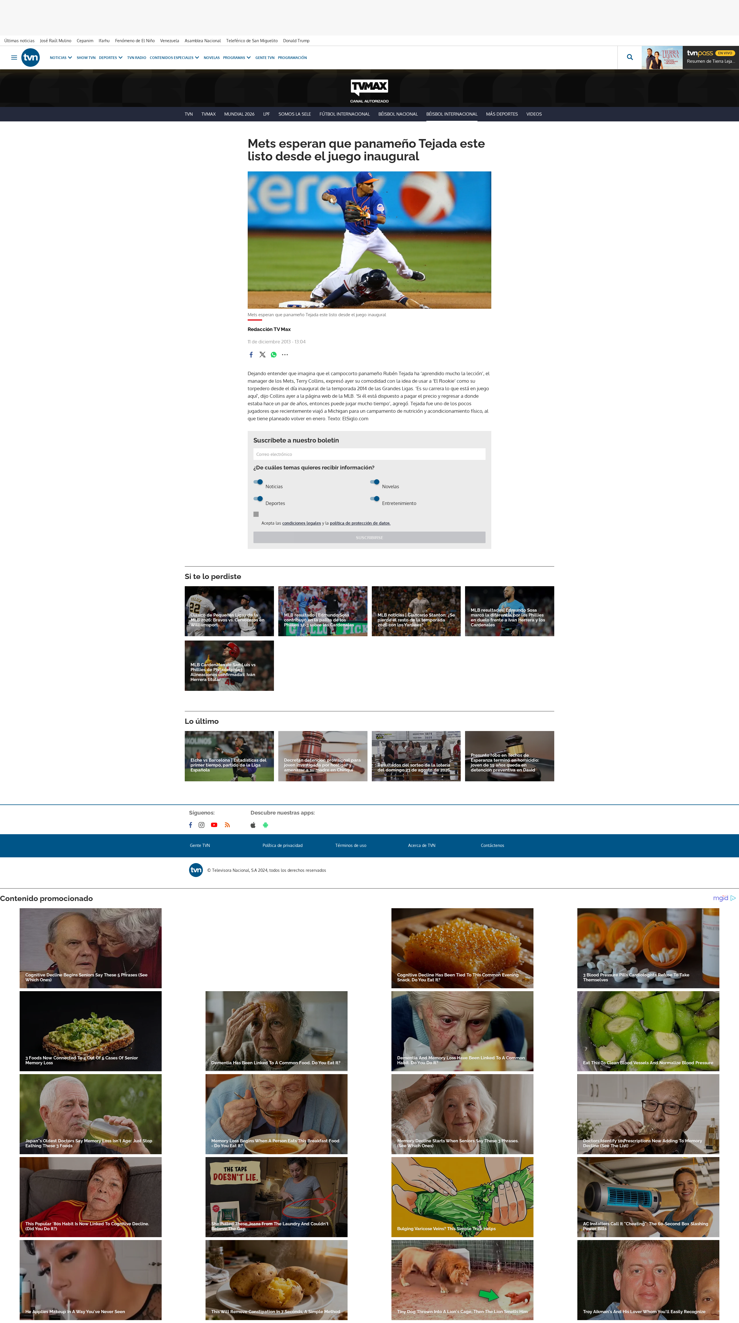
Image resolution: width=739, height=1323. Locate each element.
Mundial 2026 (239, 114)
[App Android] (266, 824)
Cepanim (85, 40)
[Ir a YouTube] (215, 824)
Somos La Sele (295, 114)
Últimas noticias (19, 40)
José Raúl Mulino (55, 40)
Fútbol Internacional (345, 114)
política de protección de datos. (360, 523)
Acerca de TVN (421, 845)
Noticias (58, 57)
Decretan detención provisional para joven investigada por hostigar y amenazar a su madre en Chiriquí (322, 765)
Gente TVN (265, 57)
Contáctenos (492, 845)
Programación (292, 57)
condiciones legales (301, 523)
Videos (534, 114)
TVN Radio (136, 57)
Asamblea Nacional (203, 40)
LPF (266, 114)
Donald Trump (296, 40)
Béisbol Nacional (398, 114)
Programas (234, 57)
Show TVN (86, 57)
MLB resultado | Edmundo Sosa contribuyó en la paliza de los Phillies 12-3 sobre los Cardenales (319, 620)
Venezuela (169, 40)
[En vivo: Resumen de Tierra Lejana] (662, 57)
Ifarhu (104, 40)
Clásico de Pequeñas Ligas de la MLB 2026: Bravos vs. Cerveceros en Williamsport (227, 620)
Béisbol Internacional (451, 114)
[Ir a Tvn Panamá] (30, 57)
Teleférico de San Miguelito (252, 40)
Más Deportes (502, 114)
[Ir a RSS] (228, 824)
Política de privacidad (283, 845)
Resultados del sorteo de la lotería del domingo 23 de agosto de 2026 (414, 768)
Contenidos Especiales (171, 57)
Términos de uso (350, 845)
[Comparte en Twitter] (262, 354)
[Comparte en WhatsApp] (273, 354)
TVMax (208, 114)
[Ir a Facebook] (191, 824)
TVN (189, 114)
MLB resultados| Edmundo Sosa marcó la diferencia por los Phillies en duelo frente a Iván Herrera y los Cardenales (508, 618)
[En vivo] (692, 51)
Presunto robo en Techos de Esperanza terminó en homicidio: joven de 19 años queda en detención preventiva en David (505, 763)
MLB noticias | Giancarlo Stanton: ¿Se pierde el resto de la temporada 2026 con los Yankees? (416, 620)
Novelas (212, 57)
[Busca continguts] (629, 57)
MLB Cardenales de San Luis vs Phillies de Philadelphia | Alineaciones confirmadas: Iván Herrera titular (223, 672)
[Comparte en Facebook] (251, 354)
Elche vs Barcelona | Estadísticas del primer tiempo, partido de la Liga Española (228, 765)
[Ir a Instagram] (203, 824)
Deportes (108, 57)
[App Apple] (254, 824)
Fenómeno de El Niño (135, 40)
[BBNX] (196, 870)
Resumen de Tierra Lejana (711, 61)
